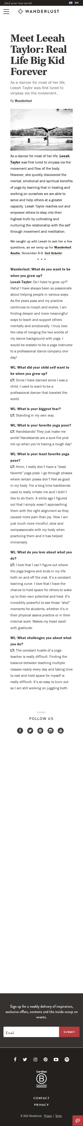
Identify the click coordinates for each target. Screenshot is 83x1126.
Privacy (41, 1105)
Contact (41, 1098)
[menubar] (73, 3)
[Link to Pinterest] (45, 1059)
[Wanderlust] (38, 12)
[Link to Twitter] (25, 1059)
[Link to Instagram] (35, 1059)
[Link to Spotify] (67, 1059)
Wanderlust (23, 100)
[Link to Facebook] (15, 1059)
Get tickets (53, 253)
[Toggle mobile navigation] (6, 11)
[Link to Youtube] (56, 1059)
